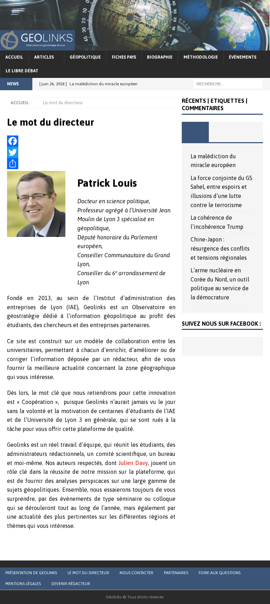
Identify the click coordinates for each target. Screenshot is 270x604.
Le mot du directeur (88, 573)
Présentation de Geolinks (31, 573)
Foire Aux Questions (219, 573)
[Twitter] (91, 152)
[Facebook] (91, 141)
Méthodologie (201, 57)
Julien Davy (133, 463)
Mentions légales (23, 584)
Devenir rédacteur (70, 584)
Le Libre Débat (22, 70)
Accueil (14, 57)
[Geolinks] (135, 45)
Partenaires (176, 573)
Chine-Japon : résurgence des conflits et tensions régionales (220, 248)
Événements (242, 57)
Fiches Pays (124, 57)
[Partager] (91, 163)
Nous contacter (136, 573)
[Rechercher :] (228, 83)
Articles (44, 57)
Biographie (160, 57)
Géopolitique (85, 57)
